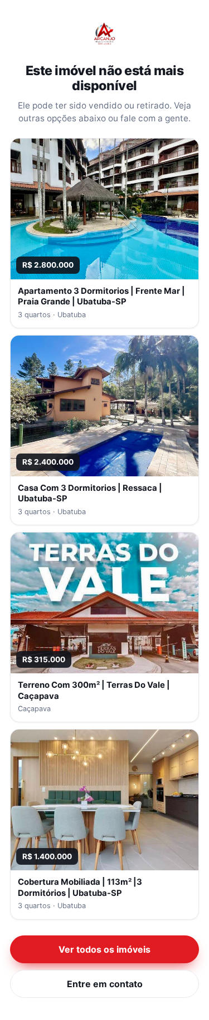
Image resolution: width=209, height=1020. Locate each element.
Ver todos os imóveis (104, 949)
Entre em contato (105, 983)
